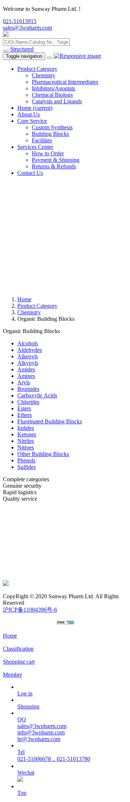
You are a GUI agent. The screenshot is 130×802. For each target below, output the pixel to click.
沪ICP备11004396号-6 (30, 610)
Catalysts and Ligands (57, 101)
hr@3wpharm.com (38, 739)
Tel (21, 752)
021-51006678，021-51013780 (53, 759)
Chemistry (43, 75)
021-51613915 (19, 21)
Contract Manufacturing (30, 525)
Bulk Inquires (18, 518)
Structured (22, 49)
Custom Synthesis (52, 127)
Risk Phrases (17, 564)
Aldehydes (29, 350)
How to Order (48, 153)
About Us (28, 114)
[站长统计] (65, 623)
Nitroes (25, 447)
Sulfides (26, 467)
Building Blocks (50, 134)
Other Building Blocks (43, 454)
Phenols (26, 460)
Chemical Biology (52, 95)
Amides (26, 369)
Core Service (32, 121)
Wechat (25, 772)
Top (21, 793)
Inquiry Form (18, 557)
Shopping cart (19, 662)
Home (34, 108)
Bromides (28, 389)
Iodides (25, 428)
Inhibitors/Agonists (53, 88)
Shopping (28, 706)
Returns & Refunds (54, 166)
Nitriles (25, 441)
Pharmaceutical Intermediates (65, 82)
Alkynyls (27, 363)
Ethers (24, 415)
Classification (18, 649)
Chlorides (28, 402)
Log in (24, 693)
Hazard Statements (24, 570)
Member (12, 675)
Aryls (23, 382)
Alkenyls (27, 356)
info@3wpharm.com (41, 732)
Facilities (42, 140)
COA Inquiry (18, 577)
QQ (21, 719)
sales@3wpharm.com (27, 28)
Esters (24, 408)
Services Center (35, 147)
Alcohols (27, 343)
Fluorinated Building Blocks (49, 421)
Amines (26, 376)
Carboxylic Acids (37, 395)
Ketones (26, 434)
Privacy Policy (19, 551)
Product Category (37, 69)
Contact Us (30, 173)
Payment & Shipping (55, 160)
